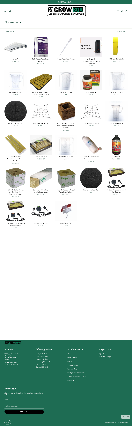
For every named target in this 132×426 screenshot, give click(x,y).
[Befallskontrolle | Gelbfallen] (116, 47)
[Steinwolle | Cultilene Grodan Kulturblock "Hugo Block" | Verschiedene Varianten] (15, 178)
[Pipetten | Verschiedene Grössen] (66, 47)
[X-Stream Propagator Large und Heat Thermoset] (116, 178)
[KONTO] (122, 11)
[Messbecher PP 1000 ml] (116, 80)
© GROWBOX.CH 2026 (110, 422)
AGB (68, 354)
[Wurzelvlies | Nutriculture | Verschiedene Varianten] (91, 145)
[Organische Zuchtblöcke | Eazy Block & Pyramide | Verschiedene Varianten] (66, 111)
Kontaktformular (72, 358)
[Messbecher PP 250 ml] (116, 111)
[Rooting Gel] (116, 145)
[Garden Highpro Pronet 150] (41, 111)
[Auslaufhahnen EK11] (66, 211)
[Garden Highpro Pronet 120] (91, 111)
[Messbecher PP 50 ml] (15, 80)
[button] (10, 11)
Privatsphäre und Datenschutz (75, 373)
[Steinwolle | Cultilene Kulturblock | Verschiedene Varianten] (66, 178)
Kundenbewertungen (105, 357)
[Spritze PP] (15, 47)
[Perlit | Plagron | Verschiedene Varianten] (41, 47)
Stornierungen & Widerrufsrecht (76, 376)
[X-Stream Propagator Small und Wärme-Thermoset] (15, 211)
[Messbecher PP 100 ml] (66, 80)
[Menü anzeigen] (5, 11)
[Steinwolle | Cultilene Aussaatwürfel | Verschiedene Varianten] (15, 145)
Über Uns (70, 361)
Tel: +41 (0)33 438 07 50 (11, 365)
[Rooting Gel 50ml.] (91, 80)
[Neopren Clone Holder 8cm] (91, 178)
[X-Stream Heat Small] (41, 145)
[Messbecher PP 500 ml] (66, 145)
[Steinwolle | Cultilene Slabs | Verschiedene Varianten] (41, 178)
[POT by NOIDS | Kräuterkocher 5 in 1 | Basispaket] (91, 47)
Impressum (70, 380)
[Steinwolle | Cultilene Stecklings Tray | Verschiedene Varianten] (41, 80)
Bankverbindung (72, 369)
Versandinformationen (73, 365)
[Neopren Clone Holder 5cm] (15, 111)
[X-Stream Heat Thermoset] (41, 211)
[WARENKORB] (126, 11)
